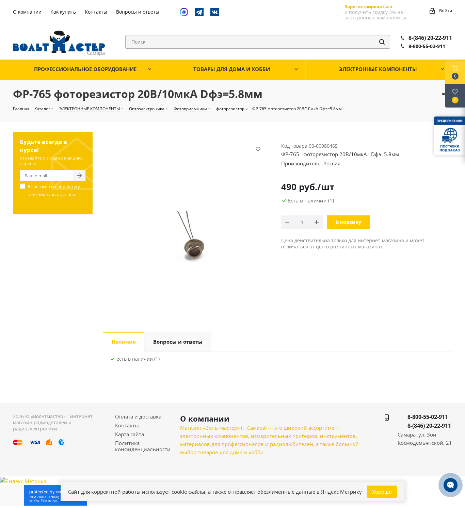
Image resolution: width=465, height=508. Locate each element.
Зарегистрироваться (368, 6)
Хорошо (382, 491)
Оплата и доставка (138, 416)
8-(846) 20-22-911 (430, 38)
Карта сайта (129, 434)
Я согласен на (54, 190)
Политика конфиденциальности (143, 446)
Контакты (127, 425)
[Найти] (382, 42)
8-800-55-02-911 (426, 46)
